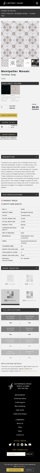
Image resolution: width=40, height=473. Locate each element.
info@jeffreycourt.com (29, 371)
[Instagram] (18, 444)
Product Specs (10, 201)
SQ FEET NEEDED (12, 107)
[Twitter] (10, 444)
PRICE (34, 104)
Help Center (20, 410)
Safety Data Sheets (12, 204)
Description (9, 157)
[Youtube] (29, 444)
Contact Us (20, 435)
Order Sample (8, 134)
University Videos (20, 398)
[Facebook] (14, 444)
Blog (20, 427)
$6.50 (35, 107)
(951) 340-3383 (23, 388)
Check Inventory (8, 115)
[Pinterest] (22, 444)
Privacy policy (20, 466)
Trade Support (20, 402)
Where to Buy (8, 122)
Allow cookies (15, 470)
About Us (20, 423)
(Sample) (35, 109)
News (20, 431)
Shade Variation (11, 268)
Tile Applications (11, 310)
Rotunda (10, 13)
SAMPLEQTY (14, 126)
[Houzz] (26, 444)
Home (3, 13)
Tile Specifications (12, 195)
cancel (29, 470)
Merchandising (20, 406)
